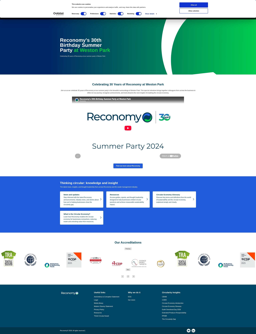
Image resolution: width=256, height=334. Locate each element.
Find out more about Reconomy (128, 166)
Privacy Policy (99, 309)
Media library (98, 303)
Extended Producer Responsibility (174, 313)
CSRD (164, 300)
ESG (129, 297)
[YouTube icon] (188, 330)
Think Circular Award (101, 316)
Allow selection (193, 11)
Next (128, 269)
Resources (98, 313)
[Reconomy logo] (77, 294)
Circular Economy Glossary (171, 306)
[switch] (103, 13)
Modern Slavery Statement (103, 306)
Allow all (194, 5)
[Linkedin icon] (193, 330)
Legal (96, 300)
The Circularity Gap (169, 319)
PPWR (164, 316)
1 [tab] (122, 276)
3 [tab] (133, 276)
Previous (128, 249)
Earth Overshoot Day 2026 (171, 309)
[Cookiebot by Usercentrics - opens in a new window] (58, 13)
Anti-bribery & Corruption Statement (106, 297)
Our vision (131, 300)
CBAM (164, 297)
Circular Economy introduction (172, 303)
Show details (149, 14)
